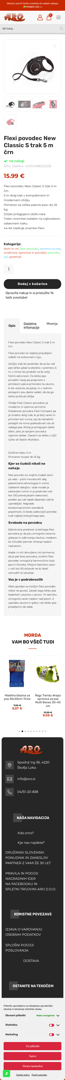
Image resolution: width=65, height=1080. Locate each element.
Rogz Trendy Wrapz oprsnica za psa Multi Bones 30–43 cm (48, 701)
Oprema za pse (50, 248)
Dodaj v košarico (32, 284)
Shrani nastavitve (32, 1066)
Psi (6, 257)
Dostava (31, 961)
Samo (32, 1056)
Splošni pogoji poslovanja (19, 947)
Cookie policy (23, 1075)
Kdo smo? (26, 833)
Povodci (53, 252)
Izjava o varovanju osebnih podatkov (23, 932)
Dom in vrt (11, 248)
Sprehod (15, 257)
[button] (54, 46)
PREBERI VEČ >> (34, 7)
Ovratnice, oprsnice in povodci (25, 252)
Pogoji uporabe (39, 1075)
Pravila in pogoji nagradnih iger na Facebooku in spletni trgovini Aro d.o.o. (30, 881)
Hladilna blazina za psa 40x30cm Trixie (17, 697)
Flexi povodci (29, 248)
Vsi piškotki (32, 1046)
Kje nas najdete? (31, 843)
